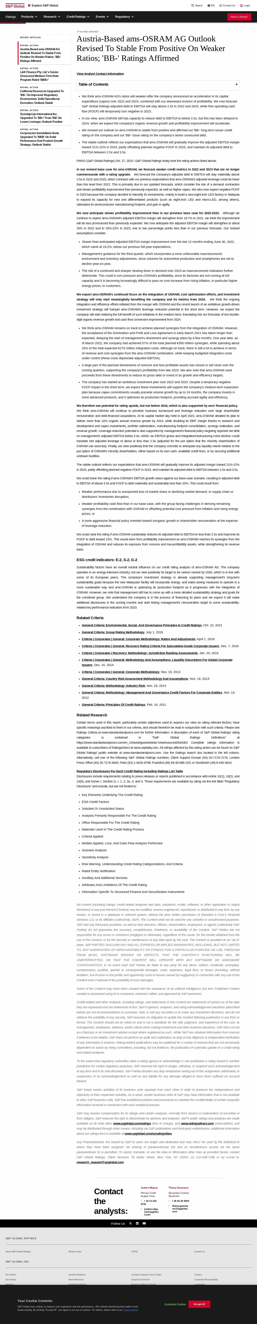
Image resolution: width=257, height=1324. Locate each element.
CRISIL (134, 1252)
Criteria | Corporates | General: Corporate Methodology (120, 672)
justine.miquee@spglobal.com (151, 1212)
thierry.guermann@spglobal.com (180, 1208)
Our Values (11, 1275)
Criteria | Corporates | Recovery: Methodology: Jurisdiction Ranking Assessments (140, 653)
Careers (198, 1275)
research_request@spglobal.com (100, 1162)
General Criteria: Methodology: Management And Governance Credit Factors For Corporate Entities (152, 692)
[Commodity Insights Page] (131, 1223)
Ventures (10, 1284)
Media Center (75, 1252)
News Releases (76, 1280)
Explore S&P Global (45, 5)
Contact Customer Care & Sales (146, 1275)
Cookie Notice (130, 1310)
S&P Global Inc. (18, 1261)
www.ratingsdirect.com (197, 1123)
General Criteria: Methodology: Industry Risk (113, 686)
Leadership (199, 1284)
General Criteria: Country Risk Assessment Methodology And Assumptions (135, 679)
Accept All (199, 1304)
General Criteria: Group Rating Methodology (113, 632)
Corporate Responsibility (206, 1280)
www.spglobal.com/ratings (132, 1123)
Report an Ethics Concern (143, 1284)
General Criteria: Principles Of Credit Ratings (113, 704)
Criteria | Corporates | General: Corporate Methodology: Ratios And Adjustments (138, 639)
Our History (11, 1280)
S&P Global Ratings (21, 1238)
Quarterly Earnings (77, 1284)
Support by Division (140, 1280)
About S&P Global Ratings (18, 1252)
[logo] (15, 5)
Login (247, 5)
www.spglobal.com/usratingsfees (148, 1133)
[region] (128, 1304)
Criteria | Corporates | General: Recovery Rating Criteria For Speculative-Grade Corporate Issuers (150, 646)
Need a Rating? (239, 16)
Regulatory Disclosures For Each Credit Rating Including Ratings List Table (130, 771)
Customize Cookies (175, 1304)
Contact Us (229, 5)
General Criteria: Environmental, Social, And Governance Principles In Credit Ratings (142, 625)
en (213, 5)
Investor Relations (77, 1275)
